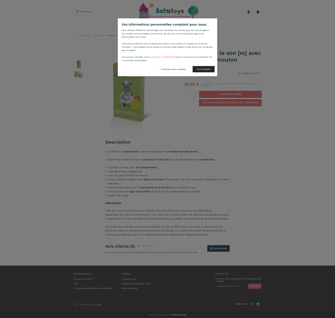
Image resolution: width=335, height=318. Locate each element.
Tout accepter (204, 69)
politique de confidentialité (162, 57)
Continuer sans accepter (173, 69)
